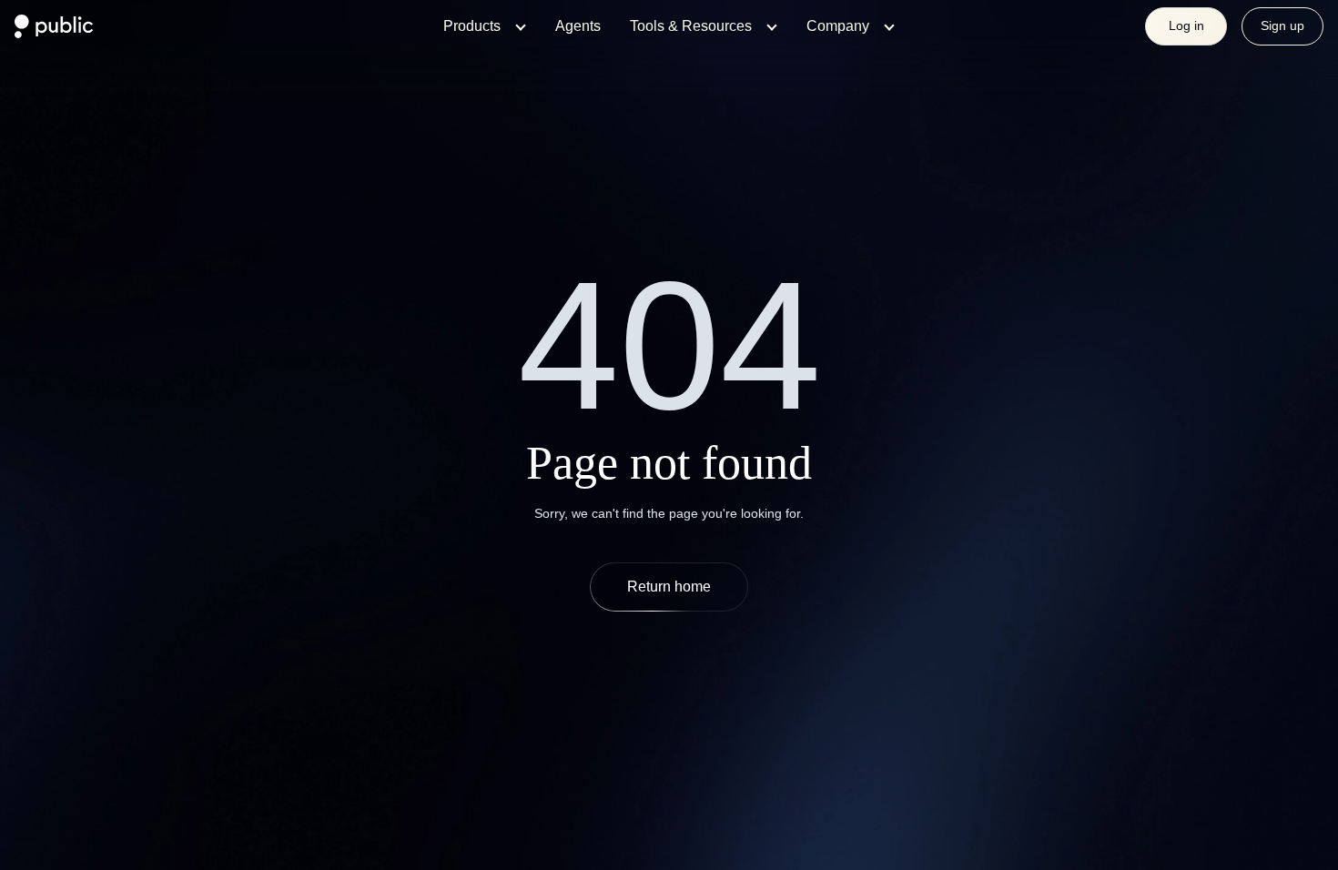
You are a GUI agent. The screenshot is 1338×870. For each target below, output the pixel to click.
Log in (1186, 25)
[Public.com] (54, 33)
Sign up (1282, 25)
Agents (578, 26)
